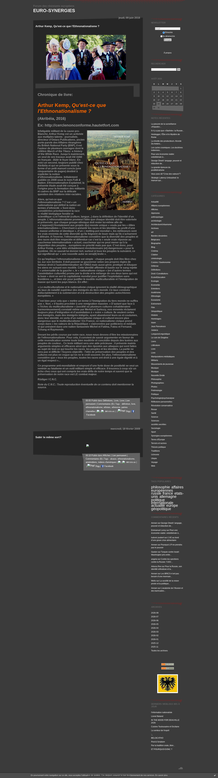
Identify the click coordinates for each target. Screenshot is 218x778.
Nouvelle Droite (158, 375)
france (168, 493)
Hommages (156, 319)
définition (126, 404)
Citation (154, 255)
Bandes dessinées (159, 236)
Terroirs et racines (159, 443)
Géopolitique (156, 311)
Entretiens (155, 289)
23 (154, 104)
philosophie (160, 487)
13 (172, 96)
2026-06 (154, 620)
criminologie (156, 258)
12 (167, 96)
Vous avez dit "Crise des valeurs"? (166, 174)
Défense (154, 266)
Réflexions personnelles (161, 402)
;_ (152, 734)
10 (159, 96)
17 (159, 100)
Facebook (108, 466)
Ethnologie (156, 296)
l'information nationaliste (161, 712)
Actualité (155, 202)
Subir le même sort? (48, 437)
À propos (168, 53)
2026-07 (154, 617)
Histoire (154, 315)
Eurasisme (155, 300)
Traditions (155, 451)
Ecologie (155, 281)
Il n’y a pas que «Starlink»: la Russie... (167, 131)
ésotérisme (156, 292)
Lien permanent (119, 455)
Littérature (155, 345)
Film (153, 307)
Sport (153, 432)
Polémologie (156, 390)
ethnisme (116, 407)
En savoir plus (161, 775)
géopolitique (161, 509)
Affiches (154, 209)
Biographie (156, 243)
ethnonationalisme (94, 407)
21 (176, 100)
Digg (127, 411)
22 (181, 100)
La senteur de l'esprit (160, 730)
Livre (153, 349)
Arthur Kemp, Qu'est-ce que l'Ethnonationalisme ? (67, 26)
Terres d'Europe (158, 439)
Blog (153, 247)
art (152, 232)
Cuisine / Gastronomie (160, 262)
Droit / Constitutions (159, 274)
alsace (113, 459)
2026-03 (154, 632)
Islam (153, 323)
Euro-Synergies (54, 10)
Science (154, 417)
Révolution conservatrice (162, 405)
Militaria (154, 360)
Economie (155, 285)
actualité (158, 505)
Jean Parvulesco (158, 326)
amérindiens (91, 462)
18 (163, 100)
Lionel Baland (157, 716)
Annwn (154, 523)
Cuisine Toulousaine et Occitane (165, 727)
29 (181, 104)
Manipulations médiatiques (163, 356)
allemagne (168, 496)
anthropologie (157, 217)
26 (167, 104)
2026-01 (154, 639)
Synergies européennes (161, 436)
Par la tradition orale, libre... (163, 745)
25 (163, 104)
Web (153, 466)
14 (176, 96)
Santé (153, 413)
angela (154, 559)
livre (133, 404)
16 (154, 100)
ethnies (107, 407)
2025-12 (154, 643)
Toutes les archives (159, 651)
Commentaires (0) (105, 404)
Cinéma (154, 251)
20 (172, 100)
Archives (155, 228)
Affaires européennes (160, 206)
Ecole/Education (158, 277)
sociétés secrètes (158, 424)
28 (176, 104)
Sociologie (155, 428)
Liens (153, 341)
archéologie (156, 221)
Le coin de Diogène (159, 338)
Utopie (154, 458)
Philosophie (156, 379)
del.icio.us (109, 411)
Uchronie (155, 454)
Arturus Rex (156, 566)
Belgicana (155, 240)
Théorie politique (158, 447)
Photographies (157, 383)
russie (156, 493)
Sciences (155, 421)
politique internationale (162, 501)
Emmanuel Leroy (158, 530)
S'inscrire (169, 32)
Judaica (154, 330)
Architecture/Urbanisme (161, 224)
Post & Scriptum (158, 742)
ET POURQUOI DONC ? (161, 749)
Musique (155, 368)
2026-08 (154, 613)
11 (163, 96)
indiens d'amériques (107, 462)
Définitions (155, 270)
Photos (154, 387)
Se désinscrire (168, 36)
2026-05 (154, 624)
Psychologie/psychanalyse (162, 398)
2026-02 (154, 635)
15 (181, 96)
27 (172, 104)
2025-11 (154, 647)
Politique (155, 394)
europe (172, 505)
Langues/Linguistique (160, 334)
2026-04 (154, 628)
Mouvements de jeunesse (162, 364)
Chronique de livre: (55, 94)
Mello (153, 581)
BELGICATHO (157, 738)
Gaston (154, 552)
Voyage (154, 462)
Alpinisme (155, 213)
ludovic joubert (157, 537)
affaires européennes (167, 489)
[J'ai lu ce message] (215, 775)
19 (167, 100)
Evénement (156, 304)
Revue (154, 409)
